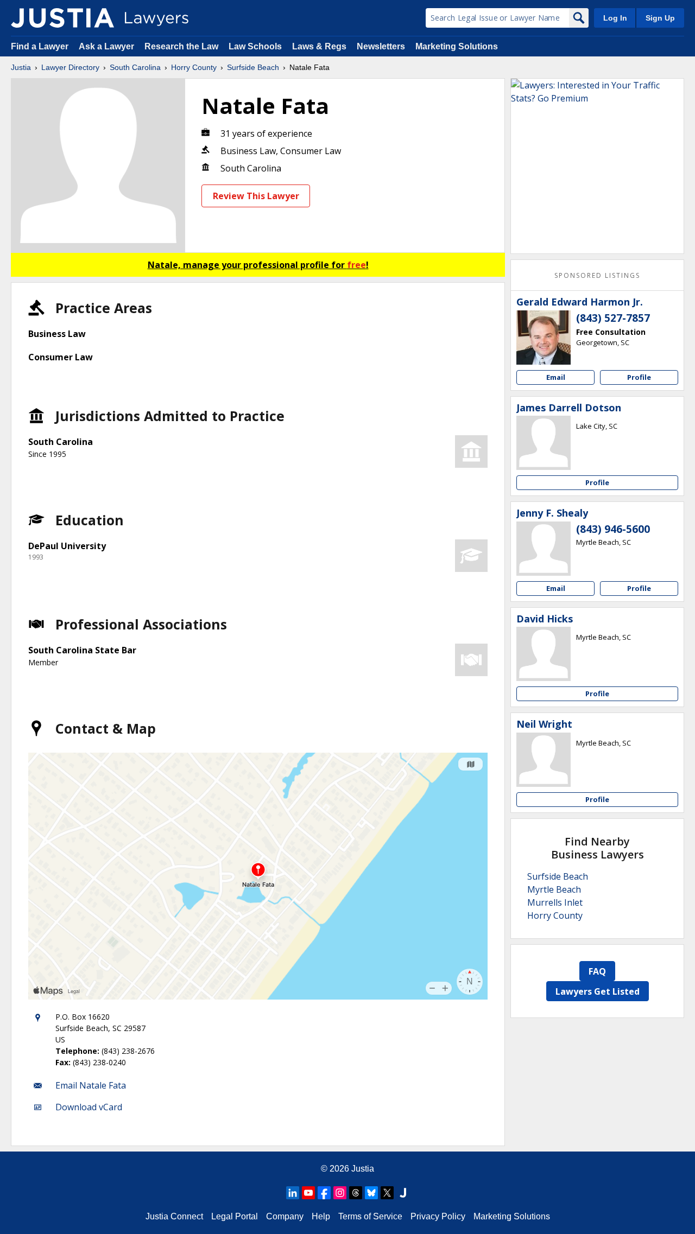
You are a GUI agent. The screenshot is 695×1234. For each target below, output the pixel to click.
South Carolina (135, 67)
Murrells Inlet (555, 902)
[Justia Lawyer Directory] (62, 18)
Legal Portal (234, 1216)
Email (555, 377)
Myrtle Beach (554, 889)
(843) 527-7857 (613, 318)
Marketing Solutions (456, 46)
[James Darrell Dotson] (543, 443)
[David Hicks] (543, 654)
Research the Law (181, 46)
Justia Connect (174, 1216)
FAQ (597, 971)
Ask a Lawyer (107, 46)
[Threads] (355, 1192)
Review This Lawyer (256, 196)
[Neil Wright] (543, 760)
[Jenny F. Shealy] (543, 548)
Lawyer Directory (70, 67)
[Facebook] (324, 1192)
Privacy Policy (437, 1216)
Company (285, 1216)
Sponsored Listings (597, 275)
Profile (639, 377)
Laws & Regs (319, 46)
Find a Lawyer (39, 46)
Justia (21, 67)
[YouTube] (308, 1192)
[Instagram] (339, 1192)
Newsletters (381, 46)
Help (321, 1216)
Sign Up (660, 18)
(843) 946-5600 (613, 529)
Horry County (194, 67)
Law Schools (255, 46)
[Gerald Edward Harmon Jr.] (543, 337)
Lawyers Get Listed (597, 991)
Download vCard (88, 1107)
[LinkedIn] (292, 1192)
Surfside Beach (253, 67)
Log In (615, 18)
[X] (387, 1192)
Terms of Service (370, 1216)
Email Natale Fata (90, 1085)
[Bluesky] (371, 1192)
